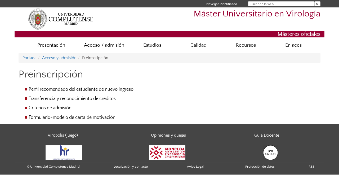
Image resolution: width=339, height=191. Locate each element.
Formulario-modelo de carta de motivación (72, 117)
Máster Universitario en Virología (257, 14)
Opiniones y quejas (168, 135)
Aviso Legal (195, 166)
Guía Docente (266, 135)
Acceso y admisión (59, 57)
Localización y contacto (131, 166)
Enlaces (293, 45)
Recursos (246, 45)
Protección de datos (260, 166)
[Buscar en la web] (317, 3)
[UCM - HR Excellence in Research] (64, 152)
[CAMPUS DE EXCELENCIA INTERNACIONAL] (167, 152)
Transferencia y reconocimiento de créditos (72, 98)
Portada (30, 57)
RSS (311, 166)
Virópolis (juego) (63, 135)
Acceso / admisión (104, 45)
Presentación (51, 45)
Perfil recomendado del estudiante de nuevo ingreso (81, 89)
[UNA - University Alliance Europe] (270, 152)
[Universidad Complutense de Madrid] (61, 18)
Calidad (198, 45)
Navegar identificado (221, 4)
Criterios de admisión (50, 108)
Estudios (152, 45)
